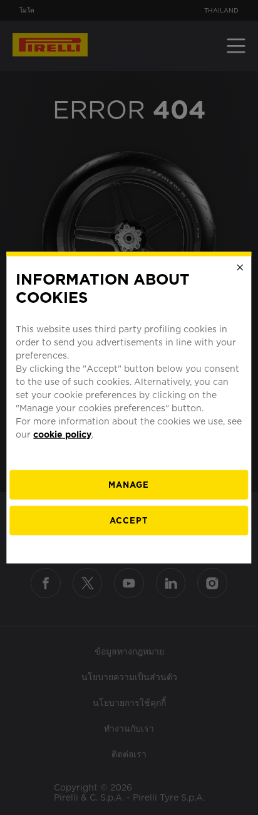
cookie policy (62, 434)
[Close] (240, 267)
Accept (129, 520)
